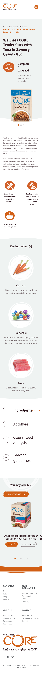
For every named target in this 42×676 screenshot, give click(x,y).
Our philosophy (9, 618)
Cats (5, 594)
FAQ (24, 599)
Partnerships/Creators (30, 618)
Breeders (6, 599)
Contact (25, 621)
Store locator (27, 615)
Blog (5, 596)
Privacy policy (8, 621)
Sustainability (27, 596)
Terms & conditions (29, 593)
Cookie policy (8, 624)
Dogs (5, 591)
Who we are (8, 615)
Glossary (36, 410)
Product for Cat (11, 27)
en (31, 7)
